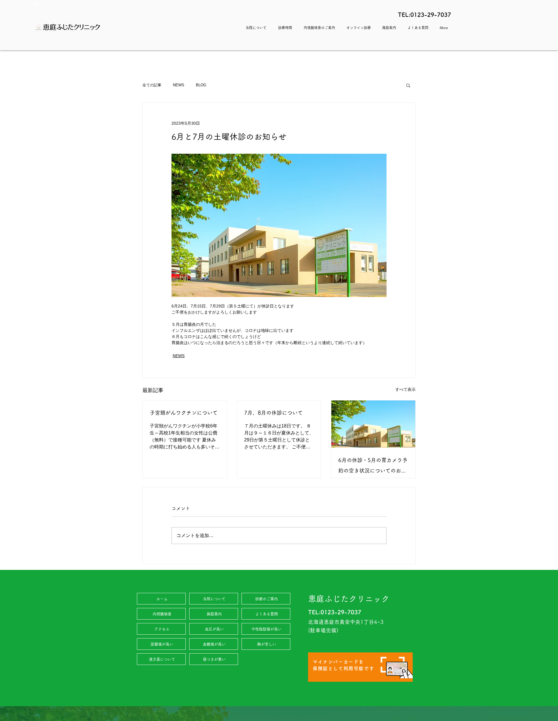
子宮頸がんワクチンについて (184, 412)
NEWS (178, 85)
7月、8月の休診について (273, 412)
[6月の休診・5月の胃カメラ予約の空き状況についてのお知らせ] (373, 424)
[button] (408, 85)
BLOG (201, 85)
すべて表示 (405, 389)
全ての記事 (151, 85)
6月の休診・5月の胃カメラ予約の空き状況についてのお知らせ (372, 466)
